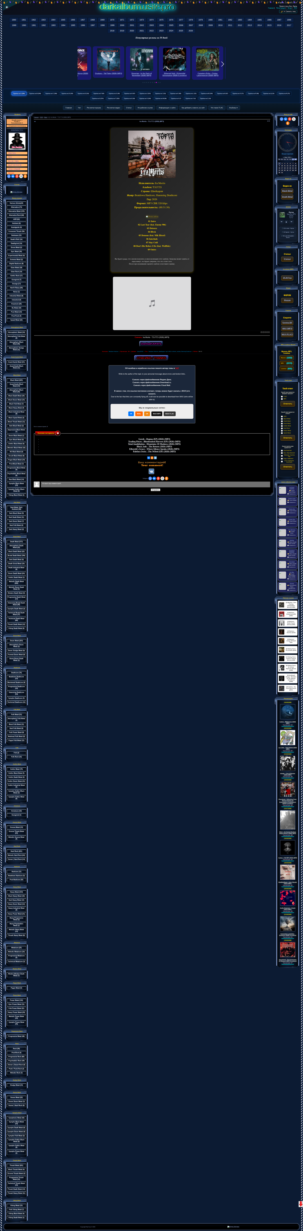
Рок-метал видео (113, 108)
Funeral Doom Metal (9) (16, 654)
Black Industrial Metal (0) (16, 413)
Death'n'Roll (16, 239)
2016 (279, 25)
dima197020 (140, 351)
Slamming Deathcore (16, 693)
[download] (152, 349)
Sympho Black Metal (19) (16, 484)
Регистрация (280, 8)
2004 (161, 25)
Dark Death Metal (16, 517)
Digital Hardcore (16, 263)
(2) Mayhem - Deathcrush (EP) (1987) (291, 614)
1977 (181, 20)
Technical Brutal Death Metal (16, 613)
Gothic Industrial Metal (16, 786)
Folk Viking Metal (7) (16, 1209)
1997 (93, 25)
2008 (201, 25)
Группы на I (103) (145, 93)
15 (295, 165)
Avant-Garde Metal (16, 362)
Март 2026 (287, 157)
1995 (73, 25)
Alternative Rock (16, 215)
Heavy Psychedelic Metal (16, 924)
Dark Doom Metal (16, 521)
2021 (142, 31)
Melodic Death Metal (16, 582)
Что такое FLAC (217, 108)
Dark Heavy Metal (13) (16, 900)
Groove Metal (16, 827)
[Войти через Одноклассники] (25, 176)
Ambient (16, 223)
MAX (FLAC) (287, 335)
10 (282, 165)
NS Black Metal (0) (16, 452)
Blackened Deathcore (16, 682)
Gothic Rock (16, 276)
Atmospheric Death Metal (16, 546)
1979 (200, 20)
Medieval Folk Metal (16, 736)
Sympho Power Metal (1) (16, 1152)
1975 (161, 20)
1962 (33, 20)
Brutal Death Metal (16, 555)
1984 (250, 20)
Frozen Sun (292, 509)
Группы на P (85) (253, 93)
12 (287, 165)
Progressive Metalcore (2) (16, 956)
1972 (132, 20)
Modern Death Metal (16, 593)
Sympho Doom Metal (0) (16, 1132)
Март (45, 117)
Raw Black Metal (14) (16, 479)
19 (287, 168)
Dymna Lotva (291, 498)
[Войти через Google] (21, 176)
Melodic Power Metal (16, 1017)
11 (284, 165)
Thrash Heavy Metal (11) (16, 1193)
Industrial (16, 300)
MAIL (139, 414)
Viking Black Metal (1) (16, 495)
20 (290, 168)
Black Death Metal (16, 551)
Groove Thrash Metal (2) (16, 1173)
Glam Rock (16, 272)
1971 (122, 20)
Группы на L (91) (191, 93)
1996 (83, 25)
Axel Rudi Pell (287, 450)
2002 (142, 25)
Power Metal (16, 1000)
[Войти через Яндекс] (17, 176)
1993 (53, 25)
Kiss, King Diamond (289, 453)
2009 (210, 25)
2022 (151, 31)
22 (295, 168)
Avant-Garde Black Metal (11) (16, 367)
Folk (16, 753)
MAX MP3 (157, 414)
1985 (259, 20)
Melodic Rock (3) (16, 1073)
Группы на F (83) (99, 93)
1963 (43, 20)
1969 (102, 20)
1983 (240, 20)
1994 (63, 25)
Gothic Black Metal (16, 773)
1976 (171, 20)
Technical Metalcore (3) (16, 961)
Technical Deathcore (16, 702)
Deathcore (16, 673)
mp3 (166, 351)
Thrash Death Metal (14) (16, 1189)
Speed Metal (16, 320)
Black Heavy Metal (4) (16, 408)
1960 (14, 20)
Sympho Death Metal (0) (16, 1128)
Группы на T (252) (114, 98)
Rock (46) (16, 1048)
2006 (181, 25)
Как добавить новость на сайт (193, 108)
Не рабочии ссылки (145, 108)
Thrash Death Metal (16, 624)
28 (293, 170)
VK (131, 414)
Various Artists (16, 203)
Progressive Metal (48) (16, 1036)
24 (282, 170)
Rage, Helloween (288, 458)
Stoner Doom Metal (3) (16, 1101)
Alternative (16, 207)
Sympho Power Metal (16, 1023)
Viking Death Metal (16, 628)
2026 (191, 31)
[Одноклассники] (152, 457)
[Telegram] (155, 457)
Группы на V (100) (145, 98)
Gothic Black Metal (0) (16, 444)
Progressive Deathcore (16, 687)
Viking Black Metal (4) (16, 1213)
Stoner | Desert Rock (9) (16, 1065)
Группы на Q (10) (268, 93)
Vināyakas (292, 561)
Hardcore (16, 871)
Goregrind (16, 280)
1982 (230, 20)
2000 (122, 25)
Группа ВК (287, 323)
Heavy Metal (16, 892)
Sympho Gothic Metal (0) (16, 1146)
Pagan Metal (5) (16, 988)
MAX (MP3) (287, 329)
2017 (289, 25)
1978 (191, 20)
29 (295, 170)
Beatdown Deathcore (16, 677)
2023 (161, 31)
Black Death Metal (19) (16, 396)
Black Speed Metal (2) (16, 418)
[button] (222, 64)
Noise (16, 292)
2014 (259, 25)
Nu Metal (16, 308)
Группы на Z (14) (205, 98)
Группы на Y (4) (191, 98)
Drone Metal (16, 247)
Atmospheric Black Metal (16, 343)
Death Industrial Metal (16, 568)
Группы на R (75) (284, 93)
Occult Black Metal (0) (16, 456)
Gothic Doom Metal (16, 781)
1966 (73, 20)
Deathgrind (16, 243)
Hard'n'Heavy (16, 288)
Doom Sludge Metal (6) (16, 650)
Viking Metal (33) (16, 1205)
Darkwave (16, 235)
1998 (102, 25)
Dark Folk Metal (16, 525)
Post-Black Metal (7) (16, 464)
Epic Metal (16, 251)
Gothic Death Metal (16, 577)
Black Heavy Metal (16, 896)
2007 (191, 25)
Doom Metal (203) (16, 641)
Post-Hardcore (16, 880)
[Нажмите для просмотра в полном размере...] (152, 177)
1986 (269, 20)
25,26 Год (287, 278)
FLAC (285, 396)
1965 (63, 20)
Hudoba (292, 540)
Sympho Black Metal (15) (16, 1122)
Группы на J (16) (160, 93)
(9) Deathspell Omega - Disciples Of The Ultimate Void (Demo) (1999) (291, 678)
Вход (289, 8)
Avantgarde (16, 227)
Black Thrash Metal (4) (16, 1169)
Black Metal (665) (16, 380)
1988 (289, 20)
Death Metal (16, 542)
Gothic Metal (16, 769)
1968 (92, 20)
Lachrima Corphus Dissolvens (292, 488)
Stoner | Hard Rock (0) (16, 1105)
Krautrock (16, 304)
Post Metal (16, 312)
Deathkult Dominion (291, 551)
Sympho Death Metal (16, 609)
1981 (220, 20)
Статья (128, 108)
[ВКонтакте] (148, 457)
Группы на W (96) (161, 98)
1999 (112, 25)
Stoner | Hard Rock (16, 859)
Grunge (16, 284)
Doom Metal (287, 423)
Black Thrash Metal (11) (16, 422)
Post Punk (16, 316)
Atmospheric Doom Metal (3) (16, 645)
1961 (24, 20)
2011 (230, 25)
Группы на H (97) (129, 93)
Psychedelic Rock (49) (16, 1061)
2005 (171, 25)
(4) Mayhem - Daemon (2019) (291, 631)
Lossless (283, 368)
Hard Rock (16, 851)
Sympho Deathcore (16, 698)
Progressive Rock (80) (16, 1057)
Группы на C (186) (51, 93)
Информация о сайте (167, 108)
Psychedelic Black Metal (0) (16, 474)
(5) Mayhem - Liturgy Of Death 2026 (291, 641)
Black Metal (287, 191)
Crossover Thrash (16, 231)
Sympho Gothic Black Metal (16, 792)
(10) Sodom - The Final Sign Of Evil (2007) (291, 688)
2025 (181, 31)
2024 (171, 31)
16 (279, 168)
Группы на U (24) (129, 98)
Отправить (155, 490)
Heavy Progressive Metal (16, 919)
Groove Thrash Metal (16, 832)
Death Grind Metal (16, 563)
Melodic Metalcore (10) (16, 952)
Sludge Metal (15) (16, 1085)
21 (293, 168)
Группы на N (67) (222, 93)
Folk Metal (16, 714)
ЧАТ (177, 368)
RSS (295, 8)
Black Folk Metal (16, 724)
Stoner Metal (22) (16, 1097)
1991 (34, 25)
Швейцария (162, 351)
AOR (16, 219)
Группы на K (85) (175, 93)
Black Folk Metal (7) (16, 404)
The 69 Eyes (291, 529)
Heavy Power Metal (16, 914)
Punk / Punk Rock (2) (16, 1069)
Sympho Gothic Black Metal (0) (16, 490)
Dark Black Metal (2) (16, 426)
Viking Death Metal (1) (16, 1217)
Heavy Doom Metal (16, 904)
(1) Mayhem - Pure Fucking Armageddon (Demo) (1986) (291, 605)
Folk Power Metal (16, 732)
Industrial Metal (16, 296)
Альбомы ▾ (233, 108)
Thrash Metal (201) (16, 1165)
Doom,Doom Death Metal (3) (16, 659)
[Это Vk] (151, 471)
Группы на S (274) (98, 98)
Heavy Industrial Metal (16, 909)
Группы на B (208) (35, 93)
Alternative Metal (16, 211)
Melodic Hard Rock (16, 855)
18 (284, 168)
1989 (14, 25)
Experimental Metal (16, 255)
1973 (142, 20)
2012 (240, 25)
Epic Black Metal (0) (16, 440)
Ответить (287, 404)
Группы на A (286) (19, 93)
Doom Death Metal (16, 573)
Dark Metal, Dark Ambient (16, 508)
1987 (279, 20)
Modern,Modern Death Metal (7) (16, 975)
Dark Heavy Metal (16, 529)
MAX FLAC (169, 414)
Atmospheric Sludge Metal (16, 349)
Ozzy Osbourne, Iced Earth (289, 461)
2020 (132, 31)
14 (293, 165)
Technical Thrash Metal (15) (16, 1184)
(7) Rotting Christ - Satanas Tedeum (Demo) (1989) (291, 658)
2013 (250, 25)
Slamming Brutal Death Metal (16, 604)
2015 (269, 25)
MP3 (282, 363)
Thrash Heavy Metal (16, 935)
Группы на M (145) (207, 93)
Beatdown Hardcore (16, 876)
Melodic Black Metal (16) (16, 448)
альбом (178, 351)
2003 (151, 25)
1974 (151, 20)
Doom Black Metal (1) (16, 435)
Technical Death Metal (16, 619)
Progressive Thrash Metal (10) (16, 1178)
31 (282, 172)
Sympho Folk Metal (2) (16, 1136)
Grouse (292, 583)
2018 (112, 31)
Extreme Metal (16, 259)
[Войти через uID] (9, 176)
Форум (287, 300)
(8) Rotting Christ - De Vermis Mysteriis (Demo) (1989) (291, 668)
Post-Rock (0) (16, 1053)
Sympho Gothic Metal (16, 797)
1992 (43, 25)
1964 (53, 20)
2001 (132, 25)
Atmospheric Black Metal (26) (16, 391)
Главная (271, 8)
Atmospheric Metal (16, 332)
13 (290, 165)
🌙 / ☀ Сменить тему (288, 11)
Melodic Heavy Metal (16, 930)
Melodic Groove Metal (16, 838)
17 (282, 168)
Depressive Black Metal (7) (16, 430)
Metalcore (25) (16, 948)
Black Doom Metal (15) (16, 400)
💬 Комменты (291, 494)
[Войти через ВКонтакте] (13, 176)
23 (279, 170)
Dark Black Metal (16, 513)
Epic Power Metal (16, 1004)
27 (290, 170)
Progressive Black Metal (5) (16, 468)
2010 (220, 25)
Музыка (283, 357)
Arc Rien (292, 572)
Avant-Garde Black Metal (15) (16, 385)
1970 (112, 20)
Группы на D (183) (67, 93)
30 (279, 172)
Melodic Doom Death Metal (16, 588)
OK (147, 414)
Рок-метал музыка (94, 108)
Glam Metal (16, 267)
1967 (83, 20)
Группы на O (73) (238, 93)
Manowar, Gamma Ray (289, 455)
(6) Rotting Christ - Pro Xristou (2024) (291, 649)
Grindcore (16, 811)
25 (284, 170)
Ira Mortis (173, 351)
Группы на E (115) (83, 93)
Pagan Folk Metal (16, 740)
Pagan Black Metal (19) (16, 460)
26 (287, 170)
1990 (24, 25)
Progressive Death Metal (16, 598)
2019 (122, 31)
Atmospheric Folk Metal (16, 337)
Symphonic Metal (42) (16, 1118)
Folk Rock (16, 757)
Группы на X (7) (176, 98)
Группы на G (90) (114, 93)
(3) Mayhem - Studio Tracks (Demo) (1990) (291, 623)
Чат (79, 108)
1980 (210, 20)
